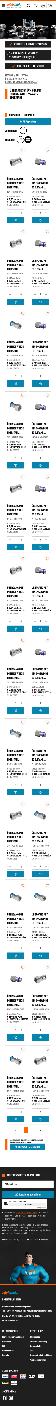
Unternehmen (7, 1350)
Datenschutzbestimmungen (26, 1212)
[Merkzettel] (35, 5)
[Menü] (3, 5)
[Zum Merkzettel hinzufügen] (23, 150)
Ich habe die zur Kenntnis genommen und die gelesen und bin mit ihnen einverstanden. (26, 1215)
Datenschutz (35, 1346)
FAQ (3, 1346)
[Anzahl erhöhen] (22, 212)
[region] (28, 24)
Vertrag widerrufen (38, 1359)
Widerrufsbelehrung (38, 1341)
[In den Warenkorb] (15, 220)
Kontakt (5, 1355)
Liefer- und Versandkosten (13, 1336)
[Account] (43, 5)
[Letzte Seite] (40, 1130)
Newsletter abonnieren (29, 1194)
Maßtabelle (6, 1341)
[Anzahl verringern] (10, 212)
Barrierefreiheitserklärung (41, 1355)
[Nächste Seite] (34, 1130)
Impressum (35, 1336)
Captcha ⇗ (41, 1207)
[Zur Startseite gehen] (14, 5)
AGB (23, 1215)
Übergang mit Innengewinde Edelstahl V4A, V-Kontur (40, 183)
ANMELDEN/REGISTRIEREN (27, 1147)
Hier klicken (28, 1204)
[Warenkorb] (50, 5)
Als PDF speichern (28, 121)
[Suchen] (28, 5)
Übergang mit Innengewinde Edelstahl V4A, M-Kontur (15, 183)
